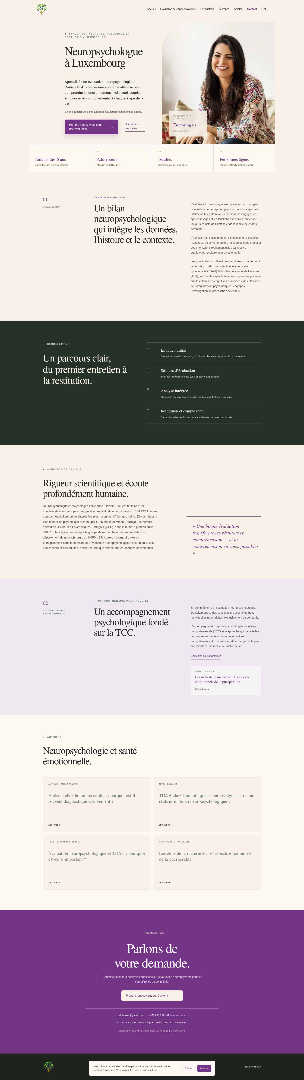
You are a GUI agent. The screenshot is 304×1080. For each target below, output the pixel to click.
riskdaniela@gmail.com (131, 1015)
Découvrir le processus (132, 126)
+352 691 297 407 (167, 1015)
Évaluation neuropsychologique (178, 8)
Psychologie (207, 8)
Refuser (189, 1068)
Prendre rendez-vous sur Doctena (152, 995)
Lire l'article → (55, 824)
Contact (252, 8)
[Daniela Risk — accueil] (42, 9)
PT (265, 9)
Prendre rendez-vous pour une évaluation (91, 126)
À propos (224, 8)
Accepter (204, 1068)
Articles (238, 8)
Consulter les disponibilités (206, 655)
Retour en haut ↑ (253, 1067)
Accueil (151, 8)
